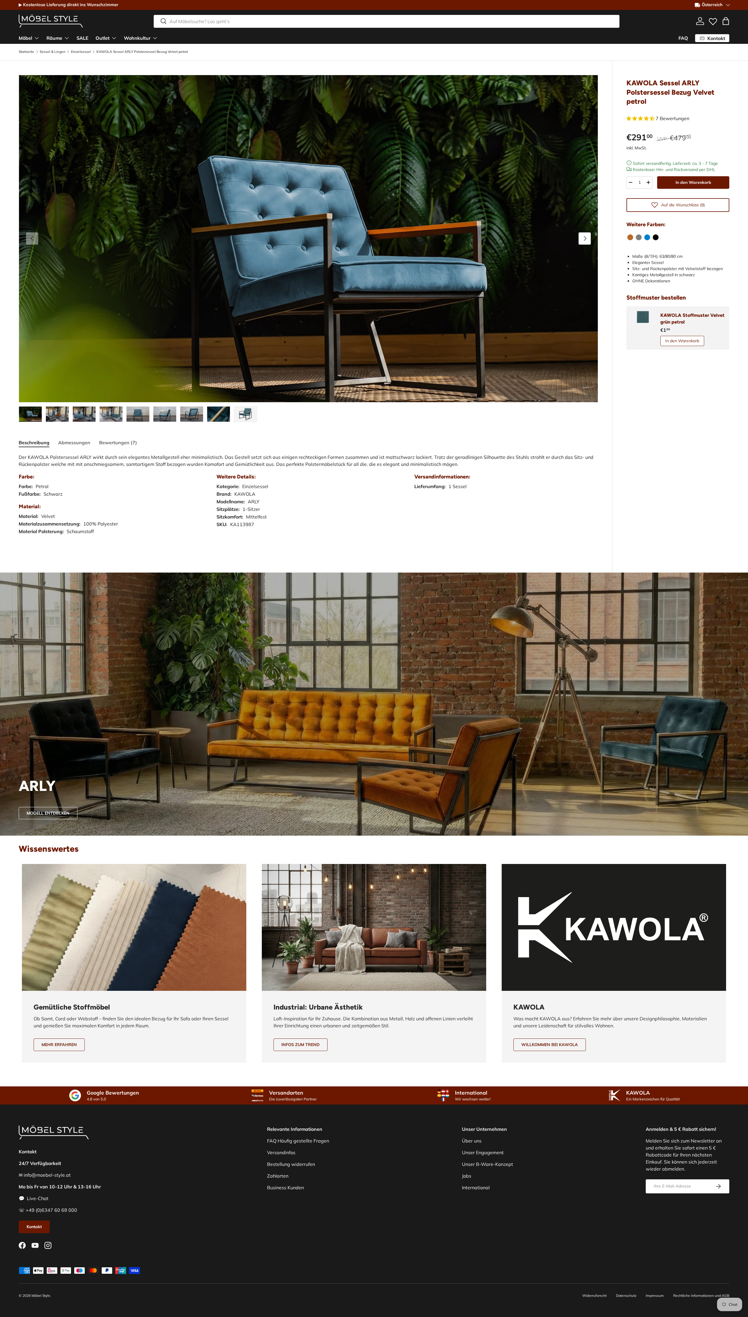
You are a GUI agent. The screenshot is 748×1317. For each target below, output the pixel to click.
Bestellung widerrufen (291, 1164)
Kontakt (34, 1226)
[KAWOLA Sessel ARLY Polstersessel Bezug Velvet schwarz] (655, 237)
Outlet (103, 38)
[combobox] (386, 21)
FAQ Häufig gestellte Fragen (298, 1141)
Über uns (472, 1141)
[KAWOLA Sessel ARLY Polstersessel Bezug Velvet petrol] (647, 237)
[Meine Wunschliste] (713, 20)
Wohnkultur (137, 38)
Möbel (25, 38)
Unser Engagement (483, 1152)
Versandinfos (281, 1152)
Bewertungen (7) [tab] (118, 442)
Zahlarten (277, 1176)
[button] (725, 21)
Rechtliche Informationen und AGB (701, 1295)
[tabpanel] (308, 500)
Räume (54, 38)
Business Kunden (285, 1187)
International (476, 1187)
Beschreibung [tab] (34, 442)
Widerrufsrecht (594, 1295)
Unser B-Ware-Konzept (487, 1164)
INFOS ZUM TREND (300, 1044)
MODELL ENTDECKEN (48, 813)
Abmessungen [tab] (74, 442)
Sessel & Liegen (52, 51)
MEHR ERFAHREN (59, 1044)
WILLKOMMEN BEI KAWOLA (549, 1044)
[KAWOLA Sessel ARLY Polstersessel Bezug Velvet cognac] (630, 237)
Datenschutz (626, 1295)
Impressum (655, 1295)
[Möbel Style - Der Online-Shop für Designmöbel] (51, 21)
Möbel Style (41, 1295)
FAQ (683, 38)
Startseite (26, 51)
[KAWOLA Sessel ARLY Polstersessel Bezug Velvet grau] (639, 237)
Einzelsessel (81, 51)
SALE (83, 38)
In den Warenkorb (693, 182)
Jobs (466, 1176)
